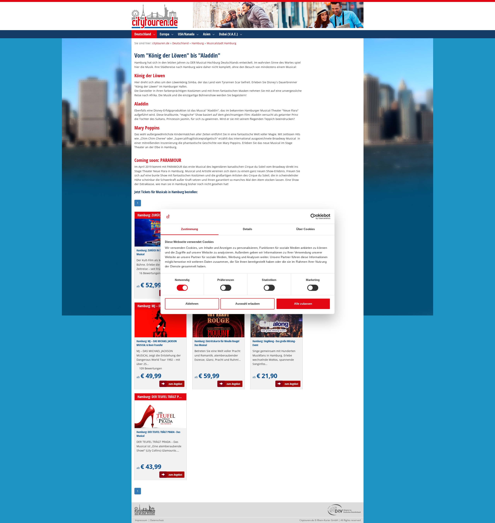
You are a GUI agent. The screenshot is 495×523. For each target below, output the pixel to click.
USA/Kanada (186, 34)
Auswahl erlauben (247, 303)
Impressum (141, 520)
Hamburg (198, 43)
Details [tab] (247, 229)
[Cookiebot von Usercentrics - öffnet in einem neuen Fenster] (313, 216)
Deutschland (142, 34)
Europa (164, 34)
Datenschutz (157, 520)
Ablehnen (191, 303)
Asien (206, 34)
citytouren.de (160, 43)
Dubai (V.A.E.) (228, 34)
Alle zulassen (303, 303)
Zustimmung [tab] (189, 229)
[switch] (225, 288)
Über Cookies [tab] (305, 229)
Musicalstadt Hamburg (221, 43)
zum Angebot (175, 384)
